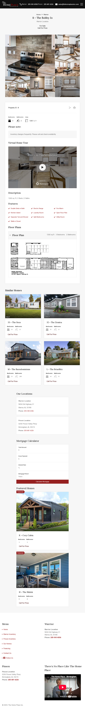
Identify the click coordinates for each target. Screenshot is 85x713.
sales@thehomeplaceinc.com (68, 4)
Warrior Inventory (9, 634)
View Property (42, 523)
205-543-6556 (32, 4)
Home (38, 15)
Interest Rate (22, 465)
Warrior (46, 15)
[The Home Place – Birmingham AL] (10, 6)
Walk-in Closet (16, 221)
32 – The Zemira (54, 322)
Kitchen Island (15, 213)
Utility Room (60, 217)
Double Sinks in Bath (18, 208)
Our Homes (7, 644)
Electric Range (38, 208)
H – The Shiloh (26, 592)
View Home (23, 313)
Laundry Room (39, 213)
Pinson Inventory (9, 639)
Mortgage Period (23, 474)
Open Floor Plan (61, 213)
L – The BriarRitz (55, 369)
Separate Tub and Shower (19, 217)
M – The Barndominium (19, 369)
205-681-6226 (48, 4)
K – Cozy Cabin (26, 535)
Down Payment (22, 456)
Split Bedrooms (39, 217)
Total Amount (22, 447)
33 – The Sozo (14, 322)
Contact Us (7, 653)
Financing (6, 648)
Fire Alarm (59, 208)
